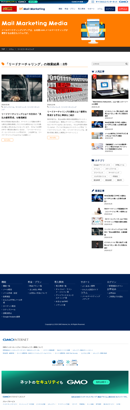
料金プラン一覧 (35, 286)
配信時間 (97, 180)
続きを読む (7, 140)
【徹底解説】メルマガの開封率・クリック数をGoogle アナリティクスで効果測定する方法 (116, 147)
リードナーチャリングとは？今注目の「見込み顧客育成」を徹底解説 (21, 116)
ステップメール (9, 107)
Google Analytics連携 (11, 317)
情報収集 (82, 404)
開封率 (119, 180)
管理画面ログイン (116, 286)
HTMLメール (120, 165)
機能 (60, 9)
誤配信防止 (7, 313)
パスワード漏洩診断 (48, 350)
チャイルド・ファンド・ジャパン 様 (64, 290)
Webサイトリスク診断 (63, 350)
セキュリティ (51, 404)
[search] (126, 64)
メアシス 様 (60, 305)
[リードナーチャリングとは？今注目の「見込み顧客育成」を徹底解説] (97, 231)
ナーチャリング (54, 107)
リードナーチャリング (68, 107)
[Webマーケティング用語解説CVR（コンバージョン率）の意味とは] (97, 211)
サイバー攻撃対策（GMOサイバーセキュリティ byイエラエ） (34, 353)
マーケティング (35, 76)
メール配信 (7, 289)
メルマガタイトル (100, 176)
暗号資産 (98, 404)
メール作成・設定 (10, 293)
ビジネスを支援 (40, 404)
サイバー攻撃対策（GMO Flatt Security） (67, 353)
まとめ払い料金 (35, 289)
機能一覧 (6, 286)
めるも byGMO (62, 301)
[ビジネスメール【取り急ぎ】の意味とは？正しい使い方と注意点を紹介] (97, 244)
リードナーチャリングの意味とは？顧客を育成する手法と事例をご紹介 (67, 113)
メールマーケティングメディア (91, 297)
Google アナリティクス (102, 165)
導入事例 (81, 9)
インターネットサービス (10, 404)
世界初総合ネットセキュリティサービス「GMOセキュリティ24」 (21, 350)
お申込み (123, 9)
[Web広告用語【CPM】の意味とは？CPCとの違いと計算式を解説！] (97, 198)
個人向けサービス (109, 404)
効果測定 (6, 297)
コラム (100, 9)
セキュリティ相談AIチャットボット (83, 350)
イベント (97, 169)
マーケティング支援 (63, 404)
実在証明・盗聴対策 (8, 353)
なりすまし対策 (85, 353)
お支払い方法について (38, 293)
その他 (118, 404)
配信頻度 (108, 180)
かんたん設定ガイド (90, 289)
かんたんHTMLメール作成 (12, 301)
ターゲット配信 (9, 306)
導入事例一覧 (61, 286)
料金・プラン (70, 9)
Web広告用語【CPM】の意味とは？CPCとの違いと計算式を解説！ (116, 125)
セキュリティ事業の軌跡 (100, 353)
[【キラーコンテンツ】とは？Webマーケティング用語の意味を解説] (97, 221)
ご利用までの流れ (116, 297)
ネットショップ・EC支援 (26, 404)
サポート (91, 9)
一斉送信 (115, 176)
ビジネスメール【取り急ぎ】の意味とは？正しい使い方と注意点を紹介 (116, 113)
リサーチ (74, 404)
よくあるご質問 (88, 286)
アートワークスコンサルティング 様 (65, 296)
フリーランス (98, 172)
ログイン (110, 9)
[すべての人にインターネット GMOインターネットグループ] (112, 2)
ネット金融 (90, 404)
